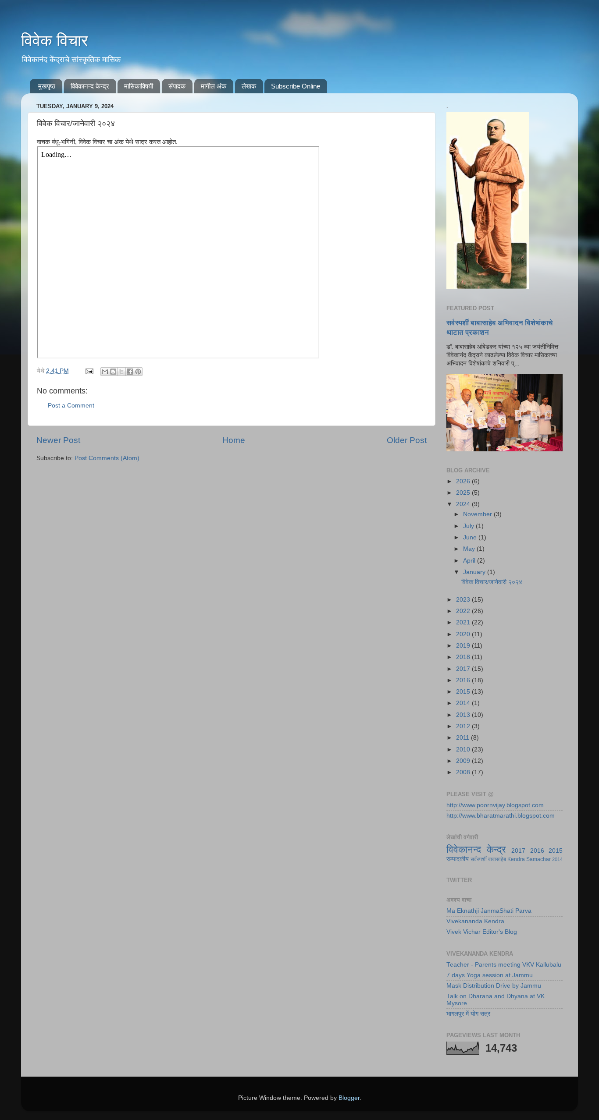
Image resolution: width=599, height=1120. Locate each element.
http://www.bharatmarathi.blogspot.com (500, 815)
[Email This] (104, 371)
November (478, 514)
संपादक (176, 86)
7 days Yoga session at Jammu (489, 975)
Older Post (407, 440)
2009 (464, 761)
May (470, 549)
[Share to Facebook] (129, 371)
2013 (464, 715)
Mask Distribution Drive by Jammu (493, 985)
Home (233, 440)
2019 (464, 645)
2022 (464, 611)
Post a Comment (71, 405)
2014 (464, 703)
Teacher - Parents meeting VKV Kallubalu (503, 964)
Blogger (349, 1098)
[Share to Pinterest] (138, 371)
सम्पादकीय (457, 859)
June (470, 537)
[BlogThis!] (113, 371)
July (469, 526)
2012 (464, 726)
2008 (464, 772)
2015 (464, 691)
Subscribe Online (295, 86)
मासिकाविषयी (138, 86)
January (475, 572)
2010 (464, 749)
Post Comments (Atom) (107, 458)
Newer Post (58, 440)
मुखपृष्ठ (46, 86)
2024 (464, 504)
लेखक (249, 86)
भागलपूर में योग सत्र (468, 1013)
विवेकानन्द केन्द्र (90, 86)
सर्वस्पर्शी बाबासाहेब (488, 859)
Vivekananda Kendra (475, 921)
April (470, 560)
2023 (464, 599)
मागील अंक (213, 86)
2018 (464, 657)
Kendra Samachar (529, 859)
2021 (464, 622)
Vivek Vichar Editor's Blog (481, 932)
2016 (464, 680)
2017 (464, 669)
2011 (463, 737)
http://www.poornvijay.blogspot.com (495, 805)
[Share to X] (121, 371)
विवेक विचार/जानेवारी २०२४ (491, 582)
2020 (464, 634)
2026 (464, 481)
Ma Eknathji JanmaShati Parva (488, 910)
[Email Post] (88, 371)
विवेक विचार (54, 41)
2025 (464, 492)
